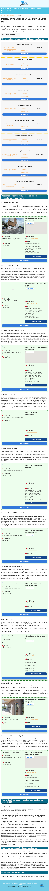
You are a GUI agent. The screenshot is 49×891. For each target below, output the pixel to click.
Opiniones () (24, 50)
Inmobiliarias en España (5, 15)
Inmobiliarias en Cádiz (13, 15)
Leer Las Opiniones (33, 238)
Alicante (3, 10)
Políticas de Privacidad (17, 886)
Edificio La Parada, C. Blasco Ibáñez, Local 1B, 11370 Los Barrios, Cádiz (9, 49)
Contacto (9, 10)
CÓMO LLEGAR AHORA (36, 256)
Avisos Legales (10, 886)
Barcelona (9, 8)
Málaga (39, 8)
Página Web (24, 47)
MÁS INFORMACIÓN (24, 260)
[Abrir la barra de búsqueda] (2, 13)
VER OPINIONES (24, 53)
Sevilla (26, 8)
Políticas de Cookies (25, 886)
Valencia (15, 8)
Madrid (2, 8)
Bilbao (21, 8)
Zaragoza (33, 8)
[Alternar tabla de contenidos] (17, 35)
